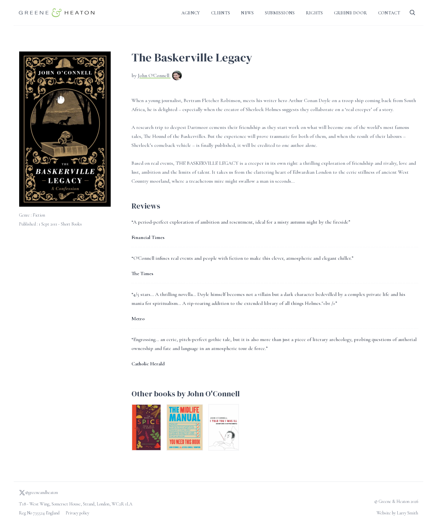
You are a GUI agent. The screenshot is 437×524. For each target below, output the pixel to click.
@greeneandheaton (41, 492)
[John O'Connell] (177, 76)
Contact (389, 13)
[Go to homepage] (56, 12)
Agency (190, 13)
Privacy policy (77, 513)
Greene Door (350, 13)
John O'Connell (154, 75)
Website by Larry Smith (397, 513)
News (247, 13)
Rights (314, 13)
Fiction (39, 215)
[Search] (412, 12)
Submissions (280, 13)
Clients (220, 13)
